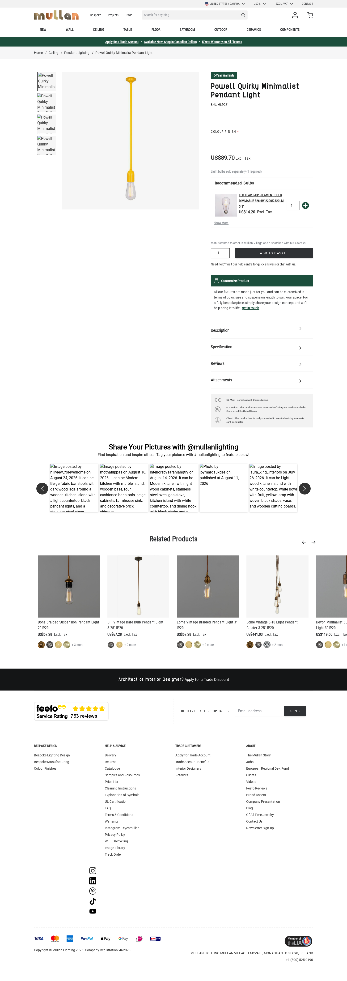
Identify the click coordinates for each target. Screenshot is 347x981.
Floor (156, 29)
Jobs (250, 762)
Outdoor (220, 29)
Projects (113, 15)
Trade (128, 15)
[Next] (315, 542)
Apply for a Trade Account (122, 42)
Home (38, 53)
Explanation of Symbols (122, 795)
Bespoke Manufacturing (51, 762)
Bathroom (187, 29)
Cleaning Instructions (120, 788)
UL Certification (116, 801)
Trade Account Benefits (192, 762)
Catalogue (112, 768)
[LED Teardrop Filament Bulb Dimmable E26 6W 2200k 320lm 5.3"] (226, 205)
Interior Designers (188, 768)
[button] (74, 488)
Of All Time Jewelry (260, 815)
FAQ (108, 808)
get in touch (250, 308)
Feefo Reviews (256, 788)
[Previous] (305, 542)
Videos (251, 782)
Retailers (181, 775)
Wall (70, 29)
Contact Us (254, 821)
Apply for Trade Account (193, 755)
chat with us (287, 264)
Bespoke (95, 15)
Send (295, 711)
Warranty (111, 821)
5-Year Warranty (224, 75)
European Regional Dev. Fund (267, 768)
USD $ (257, 3)
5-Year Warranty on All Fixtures (222, 42)
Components (290, 29)
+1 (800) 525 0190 (299, 960)
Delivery (110, 755)
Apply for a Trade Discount (207, 679)
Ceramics (254, 29)
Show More (221, 223)
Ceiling (98, 29)
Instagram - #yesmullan (122, 828)
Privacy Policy (115, 834)
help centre (245, 264)
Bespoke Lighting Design (52, 755)
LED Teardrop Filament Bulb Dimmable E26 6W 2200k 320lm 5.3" (261, 200)
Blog (249, 808)
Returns (110, 762)
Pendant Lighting (76, 53)
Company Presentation (263, 801)
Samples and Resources (122, 775)
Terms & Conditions (119, 815)
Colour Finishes (45, 768)
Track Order (113, 854)
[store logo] (56, 15)
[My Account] (296, 15)
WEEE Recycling (116, 841)
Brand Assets (256, 795)
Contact (307, 3)
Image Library (115, 848)
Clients (251, 775)
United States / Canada (225, 3)
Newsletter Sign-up (260, 828)
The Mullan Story (258, 755)
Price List (111, 782)
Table (127, 29)
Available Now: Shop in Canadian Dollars (170, 42)
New (43, 29)
